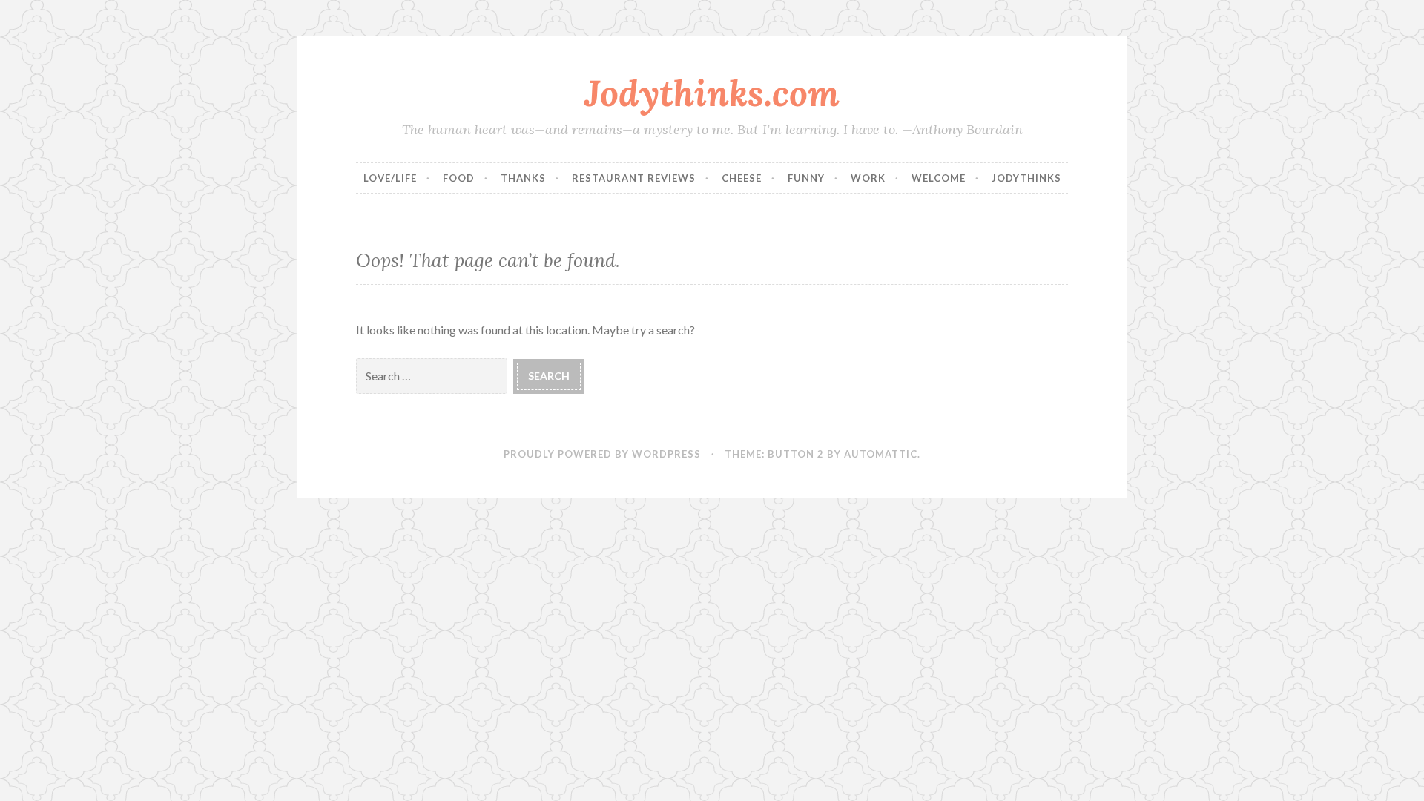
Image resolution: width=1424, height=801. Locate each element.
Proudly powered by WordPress (602, 454)
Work (868, 178)
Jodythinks (1026, 178)
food (459, 178)
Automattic (880, 454)
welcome (939, 178)
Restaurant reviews (634, 178)
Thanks (523, 178)
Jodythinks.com (712, 93)
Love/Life (390, 178)
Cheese (742, 178)
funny (806, 178)
